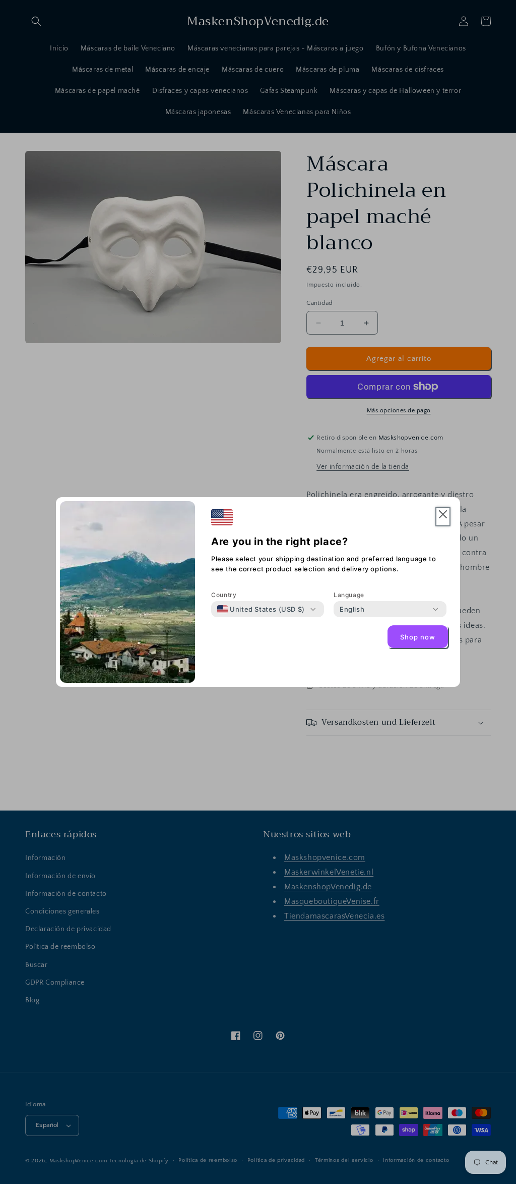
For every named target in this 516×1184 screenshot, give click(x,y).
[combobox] (261, 609)
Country (223, 595)
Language (349, 595)
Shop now (417, 637)
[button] (443, 516)
